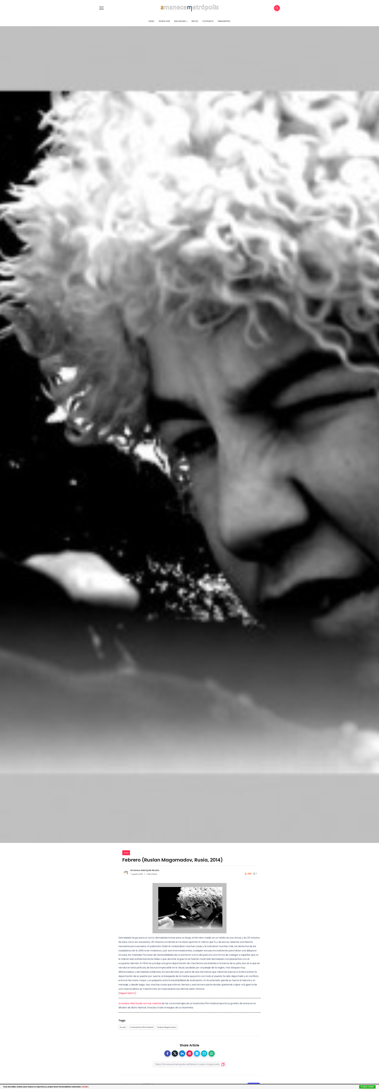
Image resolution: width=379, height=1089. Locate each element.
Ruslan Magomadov (167, 1027)
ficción (123, 1027)
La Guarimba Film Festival (141, 1027)
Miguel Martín (127, 993)
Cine (126, 852)
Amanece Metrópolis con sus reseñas (139, 1003)
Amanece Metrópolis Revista (144, 870)
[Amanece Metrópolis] (189, 8)
